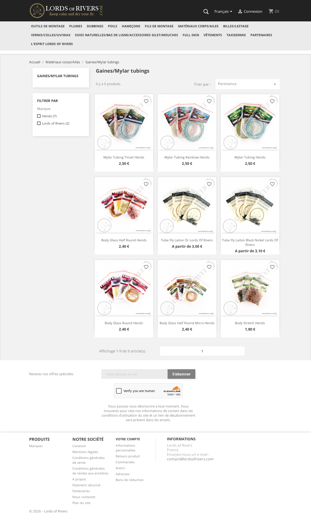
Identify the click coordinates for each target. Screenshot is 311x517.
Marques (36, 446)
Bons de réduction (130, 480)
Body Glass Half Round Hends (124, 240)
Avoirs (120, 468)
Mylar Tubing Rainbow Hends (186, 157)
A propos (79, 479)
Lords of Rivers (55, 123)
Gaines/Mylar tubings (57, 76)
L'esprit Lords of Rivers (52, 44)
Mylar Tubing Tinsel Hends (123, 157)
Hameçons (131, 26)
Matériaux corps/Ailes (198, 26)
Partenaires (261, 35)
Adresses (123, 474)
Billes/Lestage (236, 26)
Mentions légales (85, 452)
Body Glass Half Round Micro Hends (187, 323)
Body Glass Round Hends (124, 323)
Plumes (75, 26)
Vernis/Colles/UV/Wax (50, 35)
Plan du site (81, 503)
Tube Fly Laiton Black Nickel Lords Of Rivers (250, 242)
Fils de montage (159, 26)
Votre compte (128, 439)
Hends (49, 116)
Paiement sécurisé (86, 485)
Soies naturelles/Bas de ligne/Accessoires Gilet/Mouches (126, 35)
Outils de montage (48, 26)
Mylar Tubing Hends (250, 157)
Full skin (191, 35)
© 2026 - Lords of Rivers (48, 511)
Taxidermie (236, 35)
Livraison (79, 446)
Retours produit (128, 456)
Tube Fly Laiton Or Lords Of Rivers (187, 240)
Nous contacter (84, 497)
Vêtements (213, 35)
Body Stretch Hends (250, 323)
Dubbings (95, 26)
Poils (112, 26)
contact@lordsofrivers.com (190, 458)
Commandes (125, 462)
